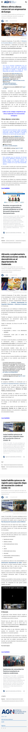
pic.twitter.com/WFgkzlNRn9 (10, 372)
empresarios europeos (21, 240)
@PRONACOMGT (7, 80)
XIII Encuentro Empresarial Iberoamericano (11, 242)
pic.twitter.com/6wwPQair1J (10, 84)
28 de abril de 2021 (13, 20)
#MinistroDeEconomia (19, 80)
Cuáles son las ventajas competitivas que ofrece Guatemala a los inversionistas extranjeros (14, 113)
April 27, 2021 (19, 148)
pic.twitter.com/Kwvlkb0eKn (10, 145)
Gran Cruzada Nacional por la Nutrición (14, 466)
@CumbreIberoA (16, 73)
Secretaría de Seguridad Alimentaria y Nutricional (13, 383)
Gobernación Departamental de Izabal (14, 699)
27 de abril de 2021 (13, 275)
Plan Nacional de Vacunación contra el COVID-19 (13, 701)
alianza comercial (10, 240)
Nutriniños (4, 468)
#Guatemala (6, 77)
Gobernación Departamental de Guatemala (13, 464)
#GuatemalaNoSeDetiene (9, 83)
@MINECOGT (18, 136)
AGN (7, 20)
